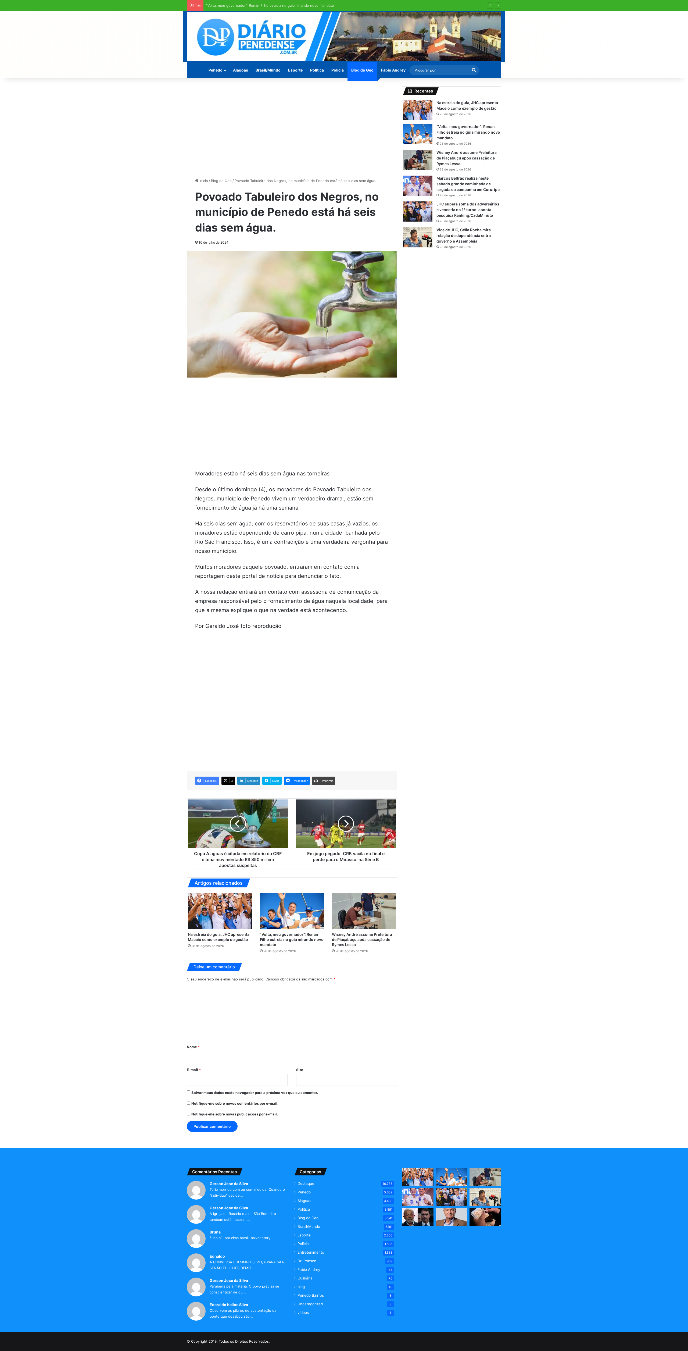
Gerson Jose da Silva (229, 1183)
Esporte (295, 70)
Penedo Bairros (311, 1295)
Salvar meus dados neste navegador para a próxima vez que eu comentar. (254, 1092)
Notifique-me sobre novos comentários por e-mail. (234, 1103)
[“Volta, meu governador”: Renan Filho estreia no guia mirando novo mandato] (292, 911)
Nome (193, 1047)
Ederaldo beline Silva (229, 1304)
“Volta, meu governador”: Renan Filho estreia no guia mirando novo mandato (292, 939)
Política (317, 70)
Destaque (306, 1183)
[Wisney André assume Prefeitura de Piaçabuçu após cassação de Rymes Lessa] (364, 911)
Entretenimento (311, 1252)
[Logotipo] (344, 36)
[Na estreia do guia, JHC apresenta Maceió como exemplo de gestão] (220, 911)
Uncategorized (310, 1304)
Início (203, 181)
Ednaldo (217, 1256)
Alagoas (240, 70)
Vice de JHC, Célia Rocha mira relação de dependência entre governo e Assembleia (463, 235)
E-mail (194, 1070)
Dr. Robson (307, 1261)
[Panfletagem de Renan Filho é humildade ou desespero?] (451, 1217)
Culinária (305, 1278)
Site (299, 1070)
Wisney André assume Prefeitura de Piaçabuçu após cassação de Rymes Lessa (272, 5)
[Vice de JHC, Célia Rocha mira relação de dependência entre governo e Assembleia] (417, 237)
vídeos (303, 1312)
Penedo (216, 70)
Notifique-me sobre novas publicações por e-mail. (234, 1114)
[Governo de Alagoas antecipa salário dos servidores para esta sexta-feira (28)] (485, 1217)
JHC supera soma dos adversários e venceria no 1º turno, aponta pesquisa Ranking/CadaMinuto (467, 210)
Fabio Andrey (393, 70)
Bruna (215, 1232)
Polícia (337, 70)
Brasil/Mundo (268, 70)
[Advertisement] (292, 124)
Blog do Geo (362, 70)
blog (301, 1287)
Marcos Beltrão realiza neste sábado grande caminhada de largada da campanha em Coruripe (468, 184)
